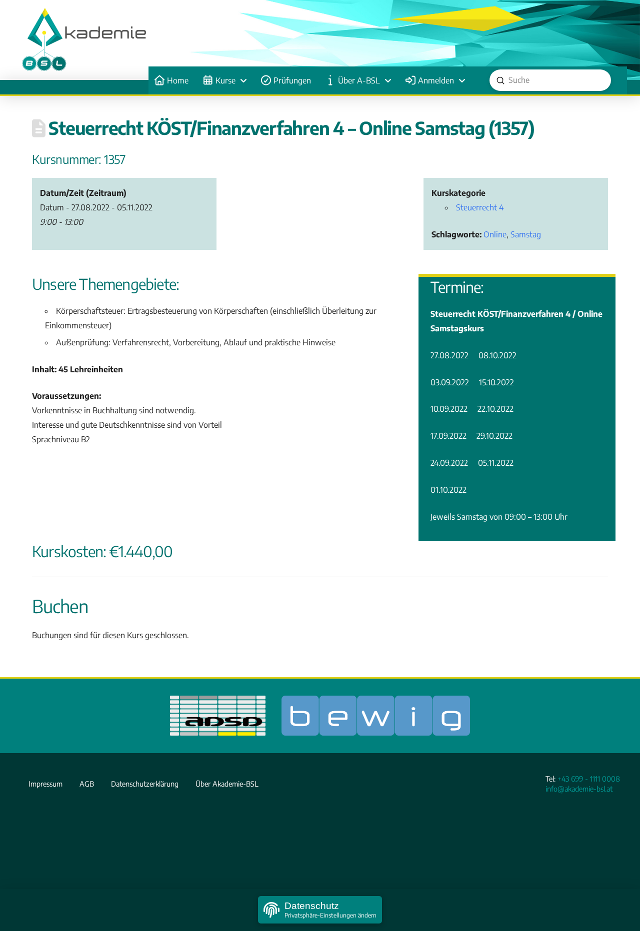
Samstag (525, 234)
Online (495, 234)
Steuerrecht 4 (480, 207)
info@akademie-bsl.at (579, 788)
